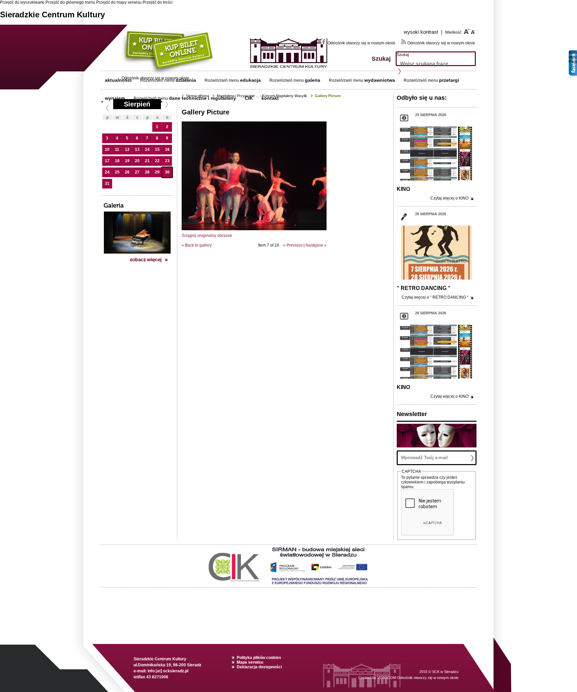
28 (147, 172)
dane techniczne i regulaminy (202, 98)
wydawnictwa (379, 80)
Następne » (316, 245)
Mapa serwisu (250, 662)
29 (157, 172)
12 (127, 149)
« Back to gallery (197, 245)
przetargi (449, 80)
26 (127, 172)
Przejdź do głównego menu (70, 2)
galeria (312, 80)
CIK (249, 98)
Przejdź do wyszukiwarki (22, 2)
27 (137, 172)
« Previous (293, 245)
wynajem (115, 98)
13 (137, 149)
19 (127, 160)
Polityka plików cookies (259, 657)
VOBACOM (417, 678)
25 (117, 172)
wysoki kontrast (423, 32)
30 (167, 172)
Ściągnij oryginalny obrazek (207, 235)
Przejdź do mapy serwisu (119, 2)
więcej (449, 198)
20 (137, 160)
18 (117, 160)
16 (167, 149)
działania (186, 80)
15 (157, 149)
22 (157, 160)
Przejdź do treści (158, 2)
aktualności (118, 80)
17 (107, 160)
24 (107, 172)
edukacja (250, 80)
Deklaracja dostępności (259, 667)
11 (117, 149)
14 (147, 149)
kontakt (270, 98)
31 (107, 183)
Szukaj (403, 54)
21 (147, 160)
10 (107, 149)
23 (167, 160)
